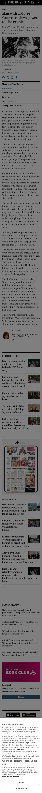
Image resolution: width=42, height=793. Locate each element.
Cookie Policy (20, 749)
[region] (21, 755)
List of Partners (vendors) (10, 777)
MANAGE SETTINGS (21, 789)
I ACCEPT (21, 782)
